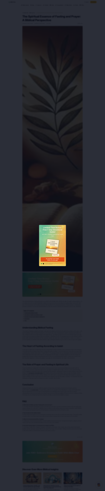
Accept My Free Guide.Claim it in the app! (52, 259)
